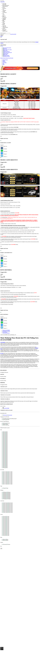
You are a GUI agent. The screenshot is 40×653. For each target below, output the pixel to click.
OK (1, 548)
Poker (6, 54)
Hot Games (9, 47)
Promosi (8, 56)
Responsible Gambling (6, 331)
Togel (6, 50)
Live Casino (9, 49)
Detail (2, 78)
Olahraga (8, 51)
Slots (6, 48)
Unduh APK (2, 1)
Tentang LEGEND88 (6, 330)
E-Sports (7, 55)
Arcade (7, 53)
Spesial (3, 60)
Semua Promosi (5, 59)
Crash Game (9, 52)
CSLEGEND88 (6, 408)
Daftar (1, 36)
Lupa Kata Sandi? (13, 34)
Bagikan (2, 81)
